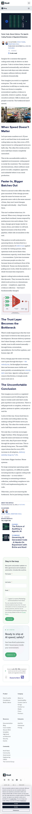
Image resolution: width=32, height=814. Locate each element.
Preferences (16, 810)
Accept (16, 803)
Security (5, 738)
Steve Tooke (21, 42)
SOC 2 (14, 785)
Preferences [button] (23, 800)
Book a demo (7, 702)
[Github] (8, 779)
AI (9, 50)
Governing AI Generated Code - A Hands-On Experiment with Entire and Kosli (19, 542)
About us (20, 698)
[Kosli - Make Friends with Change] (5, 3)
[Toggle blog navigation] (29, 8)
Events (5, 741)
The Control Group (8, 761)
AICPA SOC (6, 785)
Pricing (20, 727)
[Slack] (4, 779)
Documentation (8, 723)
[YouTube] (16, 779)
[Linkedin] (12, 779)
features (11, 48)
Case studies (7, 727)
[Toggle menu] (29, 3)
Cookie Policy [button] (13, 799)
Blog (4, 725)
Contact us (21, 707)
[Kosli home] (7, 775)
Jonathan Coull (13, 44)
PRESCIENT (21, 785)
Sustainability (22, 700)
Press (19, 711)
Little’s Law (20, 246)
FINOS (5, 759)
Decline (16, 807)
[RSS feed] (20, 779)
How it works (7, 698)
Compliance (13, 50)
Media (20, 709)
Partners (20, 713)
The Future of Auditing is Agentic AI (18, 529)
